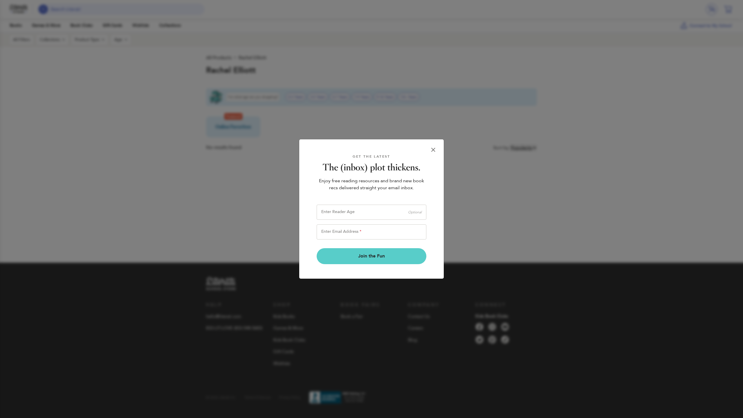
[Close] (433, 150)
